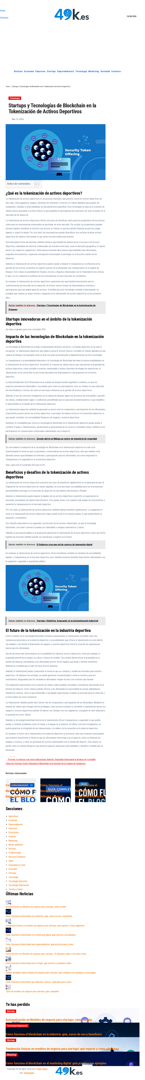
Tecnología (81, 71)
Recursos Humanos (16, 857)
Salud (10, 861)
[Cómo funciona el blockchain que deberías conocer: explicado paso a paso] (8, 977)
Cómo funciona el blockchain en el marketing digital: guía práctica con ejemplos (41, 935)
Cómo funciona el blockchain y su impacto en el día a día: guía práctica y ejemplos (89, 796)
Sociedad (105, 71)
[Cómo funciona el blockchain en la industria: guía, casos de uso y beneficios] (8, 911)
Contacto (4, 17)
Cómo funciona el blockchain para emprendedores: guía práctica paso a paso (39, 944)
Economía (29, 71)
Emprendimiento (65, 71)
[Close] (1, 5)
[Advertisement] (72, 47)
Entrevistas (13, 832)
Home (2, 10)
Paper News (42, 1069)
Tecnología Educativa (17, 881)
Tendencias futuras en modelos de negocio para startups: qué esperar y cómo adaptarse (45, 925)
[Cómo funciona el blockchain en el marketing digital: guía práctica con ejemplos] (8, 930)
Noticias (18, 71)
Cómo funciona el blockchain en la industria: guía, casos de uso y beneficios (39, 916)
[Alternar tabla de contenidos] (35, 184)
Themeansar (28, 1073)
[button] (137, 71)
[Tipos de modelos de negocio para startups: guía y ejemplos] (8, 987)
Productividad (14, 852)
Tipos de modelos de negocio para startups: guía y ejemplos (32, 991)
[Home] (10, 71)
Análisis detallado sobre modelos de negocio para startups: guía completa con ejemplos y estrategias (51, 972)
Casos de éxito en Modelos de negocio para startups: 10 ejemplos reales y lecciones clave (46, 953)
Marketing (93, 71)
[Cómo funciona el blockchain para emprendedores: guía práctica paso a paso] (8, 939)
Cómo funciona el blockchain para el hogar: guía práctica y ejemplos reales (38, 963)
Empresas (40, 71)
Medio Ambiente (15, 844)
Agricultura (13, 816)
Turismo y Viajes (15, 889)
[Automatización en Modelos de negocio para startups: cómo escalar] (8, 902)
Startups (51, 71)
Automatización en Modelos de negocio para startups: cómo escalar (36, 906)
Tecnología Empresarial (18, 885)
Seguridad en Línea (16, 865)
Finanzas (12, 836)
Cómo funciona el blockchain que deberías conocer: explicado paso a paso (39, 982)
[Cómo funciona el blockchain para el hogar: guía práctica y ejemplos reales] (8, 958)
